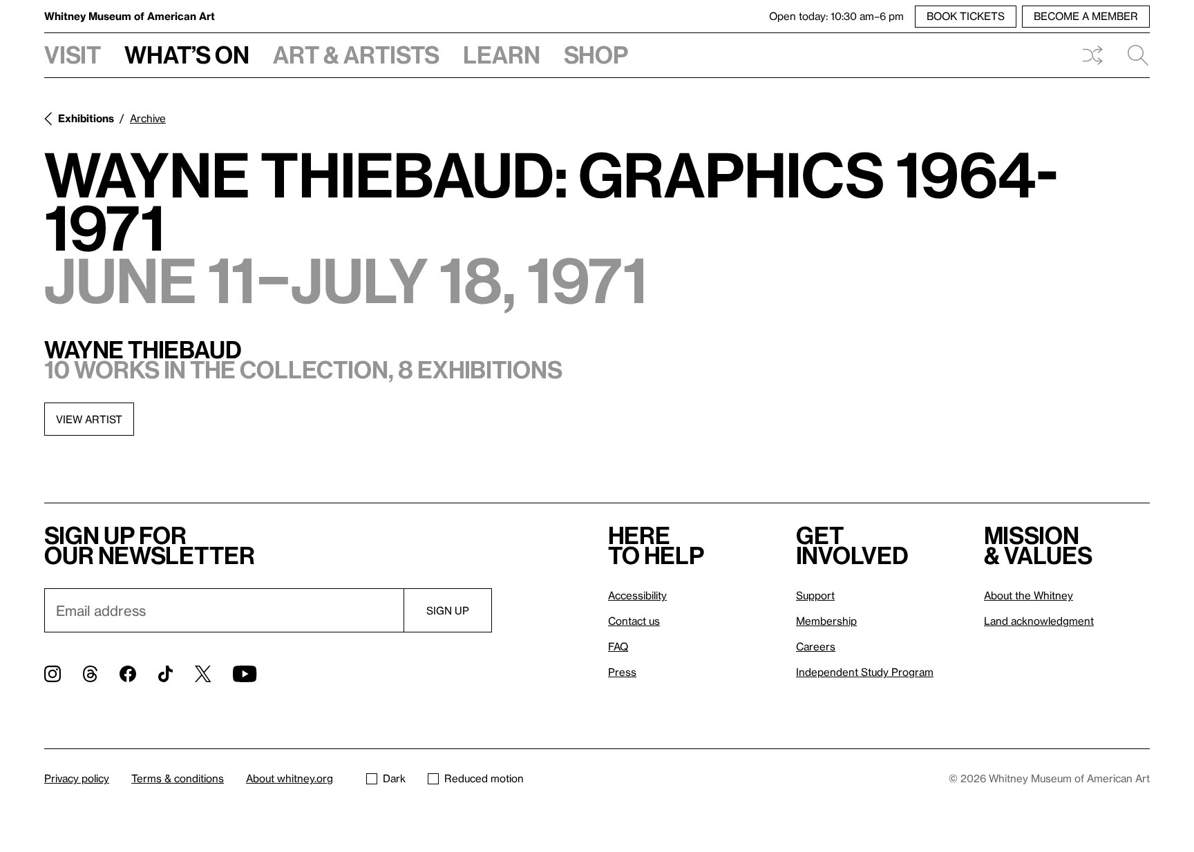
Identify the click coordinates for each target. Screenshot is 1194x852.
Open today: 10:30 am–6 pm (836, 16)
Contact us (634, 620)
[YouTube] (244, 674)
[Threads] (90, 674)
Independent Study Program (865, 672)
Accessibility (637, 595)
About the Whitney (1028, 595)
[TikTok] (165, 674)
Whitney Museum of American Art (129, 16)
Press (622, 672)
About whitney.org (289, 778)
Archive (148, 118)
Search (1132, 55)
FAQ (618, 646)
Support (815, 595)
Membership (826, 620)
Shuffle (1092, 55)
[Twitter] (203, 674)
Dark (394, 778)
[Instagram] (52, 674)
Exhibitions (86, 118)
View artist (89, 419)
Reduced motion (484, 778)
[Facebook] (127, 674)
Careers (815, 646)
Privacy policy (76, 778)
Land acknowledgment (1039, 620)
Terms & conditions (177, 778)
